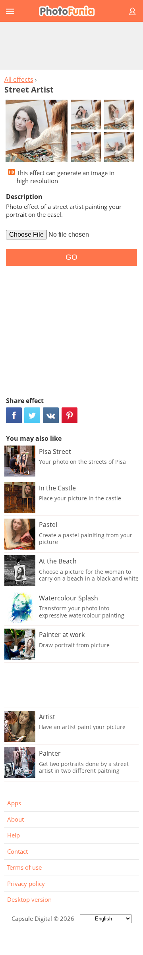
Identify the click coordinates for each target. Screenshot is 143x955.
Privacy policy (26, 883)
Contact (17, 851)
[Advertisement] (71, 46)
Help (13, 835)
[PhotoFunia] (70, 11)
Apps (14, 803)
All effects (18, 79)
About (15, 819)
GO (71, 257)
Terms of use (24, 867)
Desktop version (29, 899)
